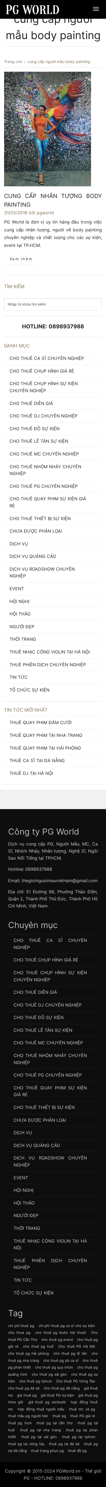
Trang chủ (13, 61)
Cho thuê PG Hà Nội (76, 1346)
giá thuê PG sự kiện (57, 1395)
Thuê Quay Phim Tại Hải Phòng (45, 748)
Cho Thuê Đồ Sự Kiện (35, 428)
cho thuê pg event (57, 1339)
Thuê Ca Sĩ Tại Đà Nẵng (37, 760)
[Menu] (96, 9)
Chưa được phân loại (36, 531)
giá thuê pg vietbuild (47, 1402)
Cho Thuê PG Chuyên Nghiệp (44, 486)
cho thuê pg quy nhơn (54, 1367)
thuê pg (59, 1416)
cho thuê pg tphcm (35, 1381)
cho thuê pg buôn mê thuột (60, 1332)
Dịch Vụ (19, 543)
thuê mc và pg (82, 1409)
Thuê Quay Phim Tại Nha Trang (46, 735)
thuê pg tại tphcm (78, 1437)
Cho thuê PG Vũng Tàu (75, 1381)
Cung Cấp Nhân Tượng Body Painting (53, 200)
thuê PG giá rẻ (82, 1416)
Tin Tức (19, 677)
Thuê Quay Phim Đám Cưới (40, 722)
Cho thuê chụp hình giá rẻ (42, 371)
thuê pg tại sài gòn (39, 1437)
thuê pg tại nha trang (40, 1430)
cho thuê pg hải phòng (28, 1353)
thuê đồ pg (77, 1450)
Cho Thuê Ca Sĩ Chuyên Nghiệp (47, 358)
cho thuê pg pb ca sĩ (61, 1360)
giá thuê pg (27, 1395)
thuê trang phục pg (47, 1450)
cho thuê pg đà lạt (24, 1388)
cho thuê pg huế (38, 1346)
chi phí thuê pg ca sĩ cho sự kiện (67, 1325)
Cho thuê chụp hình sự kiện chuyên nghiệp (44, 387)
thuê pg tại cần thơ (54, 1423)
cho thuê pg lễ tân (70, 1353)
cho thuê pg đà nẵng (62, 1388)
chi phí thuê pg (21, 1325)
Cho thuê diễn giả (31, 403)
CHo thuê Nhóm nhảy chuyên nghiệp (45, 470)
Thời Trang (23, 639)
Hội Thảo (20, 614)
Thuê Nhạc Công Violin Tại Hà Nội (50, 652)
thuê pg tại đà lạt (64, 1444)
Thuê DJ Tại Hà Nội (31, 773)
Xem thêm (21, 259)
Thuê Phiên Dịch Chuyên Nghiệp (48, 664)
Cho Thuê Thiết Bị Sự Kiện (40, 518)
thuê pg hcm (20, 1423)
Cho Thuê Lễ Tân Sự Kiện (39, 441)
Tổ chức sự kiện (29, 690)
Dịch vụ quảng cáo (33, 556)
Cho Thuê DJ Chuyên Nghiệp (43, 416)
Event (17, 588)
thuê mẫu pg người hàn (28, 1416)
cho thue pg (19, 1332)
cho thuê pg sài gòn (49, 1374)
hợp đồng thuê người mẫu (41, 1409)
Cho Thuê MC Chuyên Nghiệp (44, 454)
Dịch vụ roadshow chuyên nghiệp (42, 572)
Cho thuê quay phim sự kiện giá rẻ (48, 502)
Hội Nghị (19, 601)
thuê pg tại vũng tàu (26, 1444)
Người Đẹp (22, 626)
